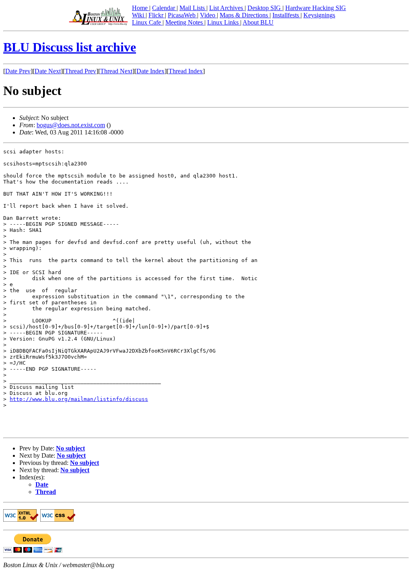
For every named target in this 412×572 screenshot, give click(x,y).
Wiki (139, 15)
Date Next (48, 71)
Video (208, 15)
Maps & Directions (245, 15)
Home (140, 7)
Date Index (150, 71)
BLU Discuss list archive (69, 47)
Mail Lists (192, 7)
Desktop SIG (264, 7)
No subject (70, 448)
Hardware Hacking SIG (315, 7)
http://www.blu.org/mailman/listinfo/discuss (79, 399)
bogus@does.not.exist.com (71, 125)
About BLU (258, 22)
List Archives (227, 7)
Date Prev (18, 71)
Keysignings (319, 15)
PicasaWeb (182, 15)
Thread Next (116, 71)
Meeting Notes (184, 22)
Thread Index (186, 71)
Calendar (164, 7)
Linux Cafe (147, 22)
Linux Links (223, 22)
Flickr (156, 15)
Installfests (286, 15)
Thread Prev (80, 71)
